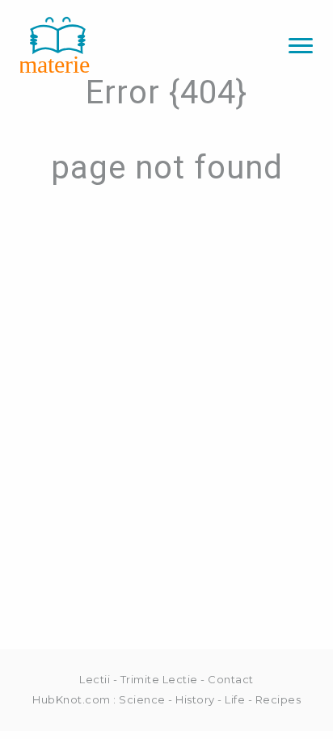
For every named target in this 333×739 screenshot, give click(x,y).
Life (235, 699)
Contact (231, 679)
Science (142, 699)
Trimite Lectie (159, 679)
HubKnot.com (71, 699)
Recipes (278, 699)
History (195, 699)
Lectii (94, 679)
